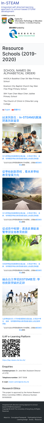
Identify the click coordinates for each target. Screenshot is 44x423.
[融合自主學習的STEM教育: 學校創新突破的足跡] (20, 300)
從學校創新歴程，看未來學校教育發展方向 (20, 173)
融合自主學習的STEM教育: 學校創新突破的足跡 (21, 281)
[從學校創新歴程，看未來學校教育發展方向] (22, 194)
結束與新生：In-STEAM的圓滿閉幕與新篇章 (21, 119)
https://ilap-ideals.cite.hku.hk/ (13, 360)
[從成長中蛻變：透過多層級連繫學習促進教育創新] (22, 247)
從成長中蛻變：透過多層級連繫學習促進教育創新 (20, 230)
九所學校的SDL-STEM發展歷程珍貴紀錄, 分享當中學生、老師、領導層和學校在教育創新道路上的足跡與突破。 (21, 321)
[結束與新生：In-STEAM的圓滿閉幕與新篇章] (22, 138)
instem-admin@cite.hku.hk (19, 382)
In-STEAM (10, 3)
